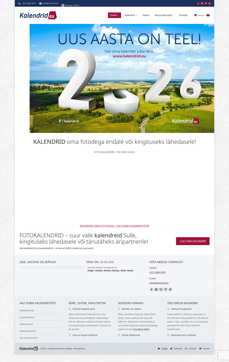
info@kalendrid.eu (51, 3)
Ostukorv (203, 15)
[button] (166, 206)
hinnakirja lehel (141, 329)
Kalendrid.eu (79, 348)
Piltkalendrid (26, 324)
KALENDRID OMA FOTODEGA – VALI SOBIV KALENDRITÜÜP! (114, 226)
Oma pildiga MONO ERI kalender (114, 212)
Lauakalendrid (26, 317)
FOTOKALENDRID (41, 235)
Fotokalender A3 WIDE (192, 211)
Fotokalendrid (26, 310)
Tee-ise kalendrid (28, 337)
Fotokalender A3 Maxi (37, 211)
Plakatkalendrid (27, 330)
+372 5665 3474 (29, 3)
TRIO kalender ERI (75, 211)
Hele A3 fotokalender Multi (153, 211)
